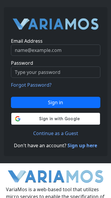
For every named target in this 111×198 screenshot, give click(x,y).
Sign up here (82, 145)
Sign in (55, 102)
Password (22, 63)
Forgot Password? (31, 85)
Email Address (27, 41)
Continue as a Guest (55, 133)
